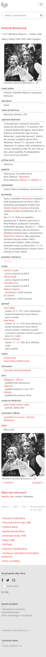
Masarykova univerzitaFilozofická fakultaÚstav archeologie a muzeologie (16, 612)
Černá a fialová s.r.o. (12, 645)
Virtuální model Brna (13, 518)
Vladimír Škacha (19, 207)
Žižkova (23, 179)
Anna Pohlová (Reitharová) (16, 361)
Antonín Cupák (11, 270)
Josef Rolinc (9, 320)
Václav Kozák (10, 276)
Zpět (15, 506)
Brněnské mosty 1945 (14, 535)
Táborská (22, 176)
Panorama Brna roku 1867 (16, 522)
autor (4, 425)
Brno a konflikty (11, 561)
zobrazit (8, 261)
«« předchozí (7, 482)
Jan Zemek (9, 295)
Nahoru (5, 506)
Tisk (24, 506)
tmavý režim (13, 586)
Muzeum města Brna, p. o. (15, 630)
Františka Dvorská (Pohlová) (17, 370)
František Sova (11, 282)
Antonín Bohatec (12, 339)
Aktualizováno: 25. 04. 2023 (37, 508)
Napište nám (7, 496)
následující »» (38, 482)
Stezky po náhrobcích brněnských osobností (20, 555)
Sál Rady (7, 544)
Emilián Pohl (10, 357)
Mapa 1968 (8, 540)
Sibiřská (35, 179)
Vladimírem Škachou (14, 236)
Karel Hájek (9, 307)
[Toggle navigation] (41, 4)
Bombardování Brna (13, 531)
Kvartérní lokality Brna (14, 548)
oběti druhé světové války (16, 404)
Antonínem (27, 198)
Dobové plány (10, 526)
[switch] (3, 586)
